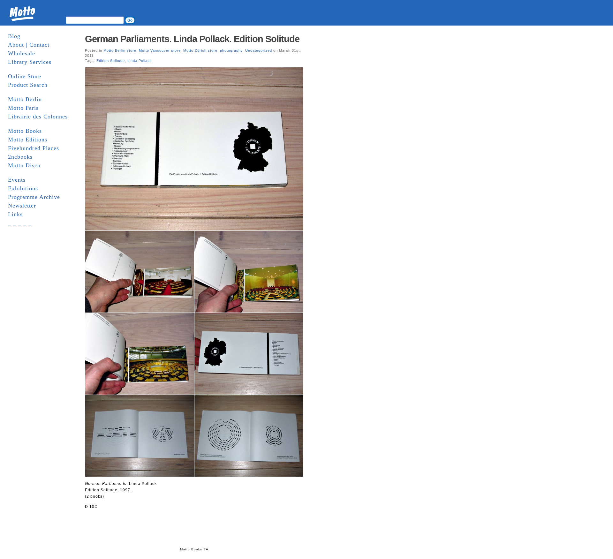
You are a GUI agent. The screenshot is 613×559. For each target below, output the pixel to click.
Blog (14, 36)
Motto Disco (24, 165)
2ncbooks (20, 157)
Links (15, 214)
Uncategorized (258, 50)
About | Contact (28, 45)
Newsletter (22, 205)
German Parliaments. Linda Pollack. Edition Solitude (192, 39)
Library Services (29, 62)
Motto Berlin (25, 99)
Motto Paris (23, 108)
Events (17, 180)
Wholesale (21, 53)
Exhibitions (23, 188)
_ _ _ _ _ (20, 223)
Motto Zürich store (200, 50)
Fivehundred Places (33, 148)
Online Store (24, 76)
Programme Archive (34, 197)
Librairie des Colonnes (38, 116)
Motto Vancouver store (160, 50)
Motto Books (25, 131)
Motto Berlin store (119, 50)
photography (231, 50)
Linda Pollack (139, 61)
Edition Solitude (110, 61)
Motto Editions (27, 139)
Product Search (28, 85)
